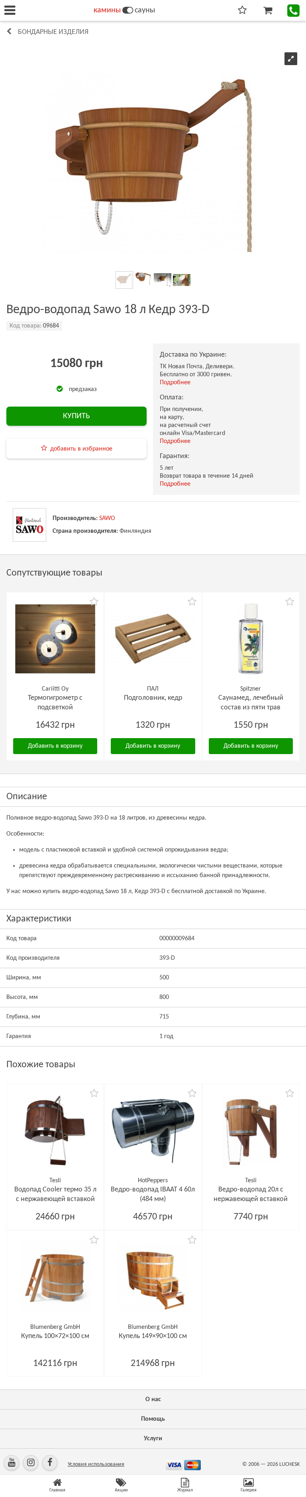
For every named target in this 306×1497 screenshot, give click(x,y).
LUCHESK (289, 1464)
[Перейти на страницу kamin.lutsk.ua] (128, 10)
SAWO (107, 518)
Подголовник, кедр (153, 698)
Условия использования (96, 1464)
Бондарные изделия (53, 32)
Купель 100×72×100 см (55, 1336)
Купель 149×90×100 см (153, 1336)
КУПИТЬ (76, 416)
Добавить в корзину (55, 746)
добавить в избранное (81, 449)
